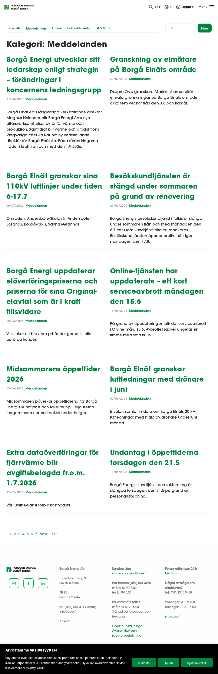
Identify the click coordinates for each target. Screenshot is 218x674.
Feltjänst (171, 573)
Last (53, 533)
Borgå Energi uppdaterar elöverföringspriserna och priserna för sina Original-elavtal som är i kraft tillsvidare (52, 291)
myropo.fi (172, 616)
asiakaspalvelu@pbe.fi (129, 573)
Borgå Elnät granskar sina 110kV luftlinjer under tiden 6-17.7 (54, 186)
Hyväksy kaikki (197, 663)
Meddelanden (36, 28)
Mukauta (144, 663)
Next (43, 533)
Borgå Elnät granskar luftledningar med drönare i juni (157, 379)
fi (171, 7)
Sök (157, 7)
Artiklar (57, 28)
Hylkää (168, 663)
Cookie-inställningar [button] (127, 626)
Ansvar (64, 621)
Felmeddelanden (79, 28)
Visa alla (15, 28)
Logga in (188, 7)
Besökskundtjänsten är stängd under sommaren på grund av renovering (153, 186)
